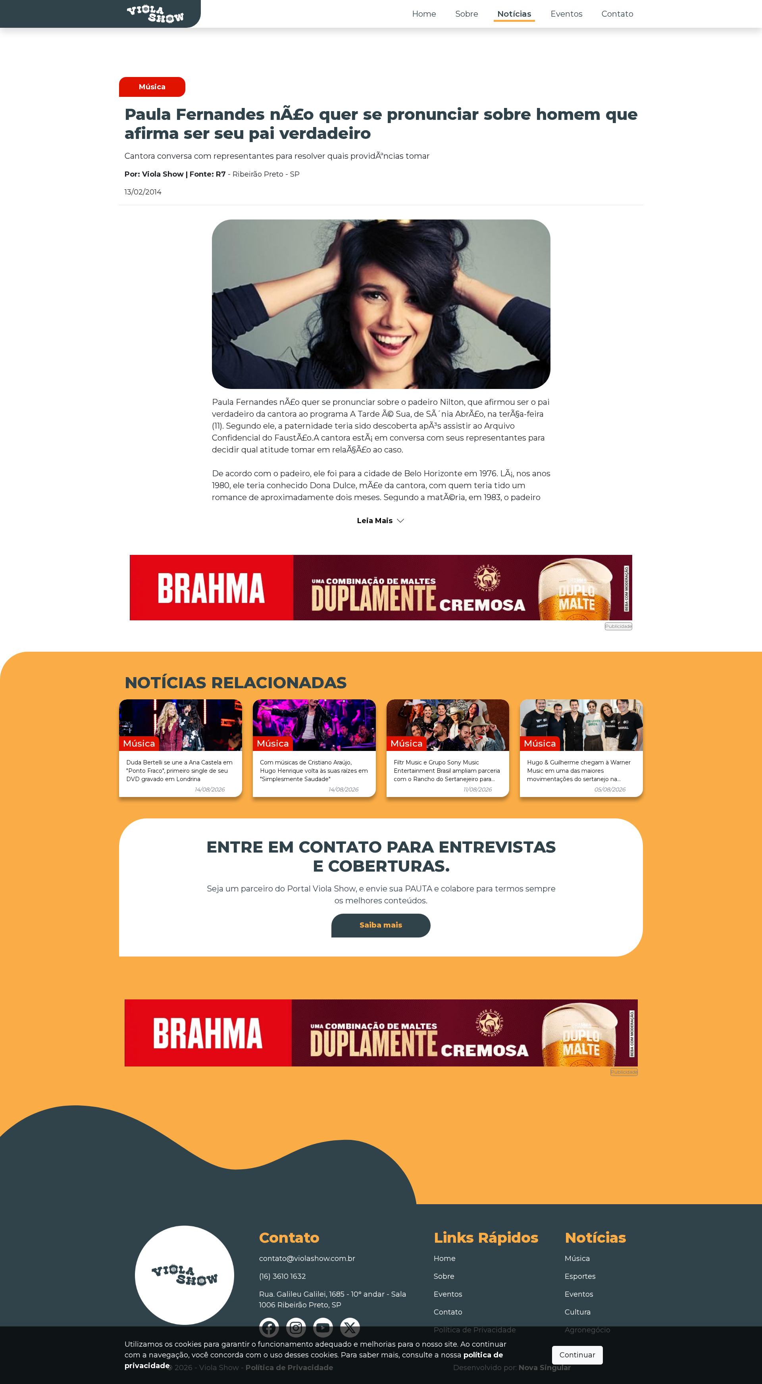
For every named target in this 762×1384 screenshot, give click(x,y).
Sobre (466, 14)
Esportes (580, 1276)
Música (577, 1258)
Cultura (578, 1312)
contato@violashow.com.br (307, 1258)
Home (424, 14)
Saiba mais (381, 925)
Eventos (566, 14)
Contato (617, 14)
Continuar (577, 1355)
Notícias (514, 14)
